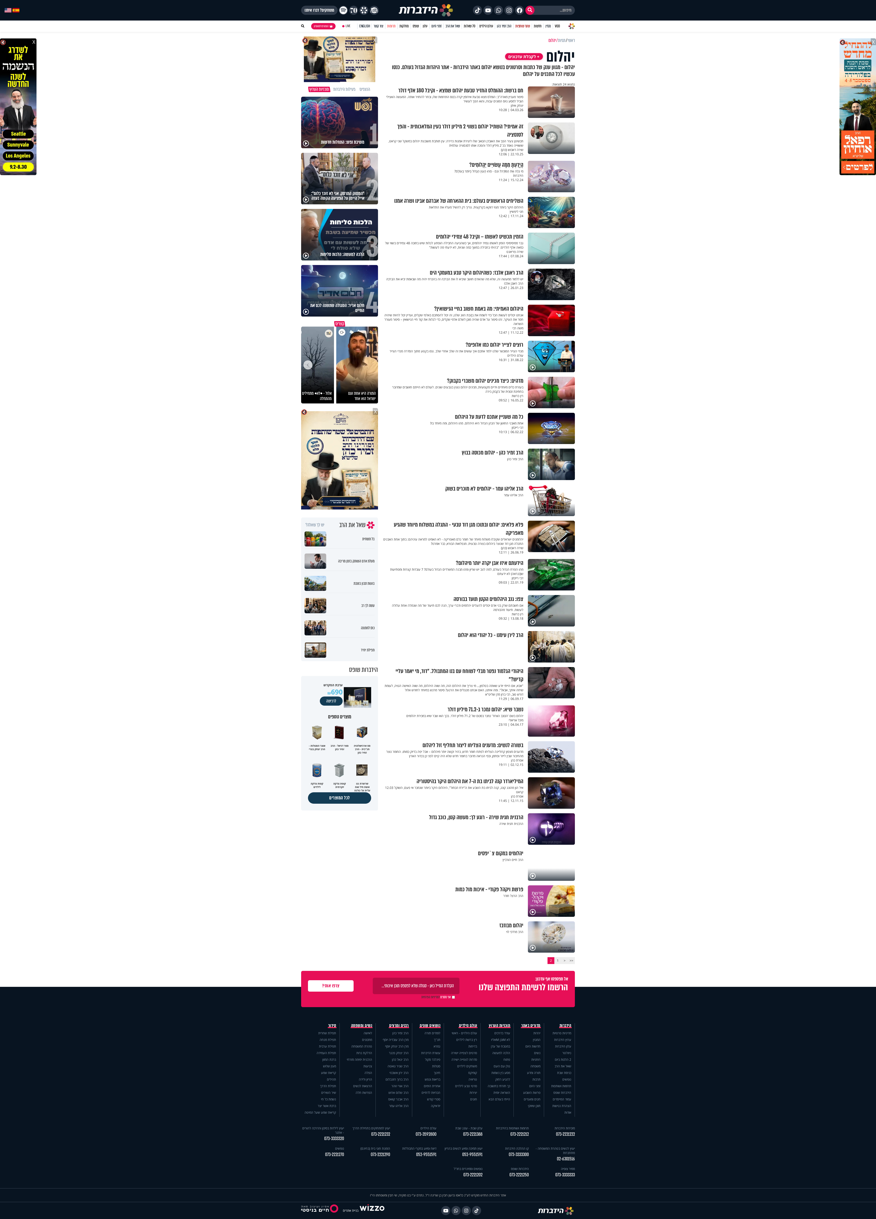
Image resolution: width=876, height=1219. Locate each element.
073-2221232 (380, 1134)
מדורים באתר (530, 1025)
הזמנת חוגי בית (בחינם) (375, 1148)
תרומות (391, 26)
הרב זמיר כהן (504, 26)
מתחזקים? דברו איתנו (319, 10)
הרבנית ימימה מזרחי (359, 1059)
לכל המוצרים (339, 798)
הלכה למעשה (501, 1053)
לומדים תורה (432, 1033)
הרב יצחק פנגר (399, 1053)
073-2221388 (472, 1134)
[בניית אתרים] (372, 1210)
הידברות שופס (562, 1092)
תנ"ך (437, 1039)
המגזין (536, 1039)
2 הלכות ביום (563, 1059)
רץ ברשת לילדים (466, 1039)
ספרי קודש (433, 1099)
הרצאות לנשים (362, 1086)
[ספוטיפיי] (343, 10)
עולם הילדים (486, 26)
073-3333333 (565, 1175)
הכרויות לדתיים (431, 1092)
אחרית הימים (432, 1086)
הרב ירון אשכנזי (399, 1073)
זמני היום (436, 26)
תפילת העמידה (326, 1053)
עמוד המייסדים (562, 1099)
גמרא (437, 1046)
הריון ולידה (365, 1079)
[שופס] (363, 10)
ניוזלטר (566, 1053)
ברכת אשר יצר (327, 1106)
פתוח (506, 1059)
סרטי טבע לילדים (466, 1086)
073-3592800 (426, 1134)
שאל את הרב (453, 26)
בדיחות (472, 1046)
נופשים (566, 1079)
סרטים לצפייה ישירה (464, 1053)
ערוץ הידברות (562, 1039)
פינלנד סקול (432, 1059)
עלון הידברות (563, 1046)
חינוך (437, 1073)
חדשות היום (532, 1046)
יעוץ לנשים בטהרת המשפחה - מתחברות (555, 1150)
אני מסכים (436, 997)
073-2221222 (565, 1134)
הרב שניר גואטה (398, 1066)
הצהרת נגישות (561, 1106)
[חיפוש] (529, 10)
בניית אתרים (350, 1210)
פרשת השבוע (531, 1092)
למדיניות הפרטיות (430, 997)
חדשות (538, 26)
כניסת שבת (564, 1073)
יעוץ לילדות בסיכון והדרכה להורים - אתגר (323, 1130)
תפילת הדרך (328, 1086)
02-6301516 (566, 1159)
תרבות (536, 1079)
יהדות (536, 1033)
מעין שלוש (329, 1066)
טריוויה (473, 1079)
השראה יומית (501, 1092)
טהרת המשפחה (361, 1046)
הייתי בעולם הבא (499, 1099)
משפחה (535, 1066)
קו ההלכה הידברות (517, 1148)
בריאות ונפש (432, 1079)
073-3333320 (334, 1138)
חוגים (473, 1099)
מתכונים (367, 1039)
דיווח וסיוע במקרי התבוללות (419, 1148)
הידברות (565, 1025)
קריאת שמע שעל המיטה (320, 1112)
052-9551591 (472, 1154)
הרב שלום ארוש (398, 1092)
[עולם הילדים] (374, 10)
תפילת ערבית (327, 1046)
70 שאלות (469, 26)
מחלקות (404, 26)
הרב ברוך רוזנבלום (397, 1079)
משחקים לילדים (467, 1066)
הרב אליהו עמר (399, 1106)
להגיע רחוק (502, 1079)
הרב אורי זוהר (400, 1086)
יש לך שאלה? (315, 525)
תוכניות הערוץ (499, 1025)
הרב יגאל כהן (400, 1059)
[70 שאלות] (353, 10)
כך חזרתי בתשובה (499, 1086)
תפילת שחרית (327, 1033)
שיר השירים (328, 1092)
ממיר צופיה (568, 1169)
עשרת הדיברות (430, 1053)
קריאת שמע (328, 1073)
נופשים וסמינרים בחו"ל (468, 1169)
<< (571, 960)
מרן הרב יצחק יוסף (397, 1046)
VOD (557, 26)
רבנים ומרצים (399, 1025)
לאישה (368, 1033)
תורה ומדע (533, 1073)
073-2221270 (334, 1154)
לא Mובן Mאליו (500, 1039)
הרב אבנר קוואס (398, 1099)
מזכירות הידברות (565, 1128)
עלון (425, 26)
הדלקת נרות (364, 1053)
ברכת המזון (329, 1059)
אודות (567, 1112)
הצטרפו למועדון (321, 26)
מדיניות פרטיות (562, 1033)
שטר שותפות (522, 26)
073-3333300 (519, 1154)
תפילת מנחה (328, 1039)
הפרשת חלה (364, 1092)
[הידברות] (426, 10)
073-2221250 (519, 1175)
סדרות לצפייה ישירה (464, 1059)
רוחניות (535, 1059)
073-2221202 (472, 1175)
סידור (332, 1025)
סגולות (436, 1066)
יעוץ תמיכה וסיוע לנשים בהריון (463, 1148)
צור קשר (378, 26)
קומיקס (472, 1073)
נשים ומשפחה (361, 1025)
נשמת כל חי (328, 1099)
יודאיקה (435, 1106)
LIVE (348, 26)
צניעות (367, 1066)
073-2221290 (380, 1154)
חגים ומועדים (532, 1099)
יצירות (473, 1092)
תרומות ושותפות (561, 1086)
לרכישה (331, 701)
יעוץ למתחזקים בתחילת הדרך (371, 1128)
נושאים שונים (430, 1025)
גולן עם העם (502, 1066)
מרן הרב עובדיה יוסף (396, 1039)
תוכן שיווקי (534, 1106)
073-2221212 (519, 1134)
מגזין (548, 26)
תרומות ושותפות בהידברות (512, 1128)
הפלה (368, 1073)
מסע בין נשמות (500, 1073)
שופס (416, 26)
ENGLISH (364, 26)
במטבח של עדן (500, 1046)
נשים (537, 1053)
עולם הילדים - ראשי (464, 1033)
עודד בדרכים (502, 1033)
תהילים (331, 1079)
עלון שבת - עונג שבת (468, 1128)
